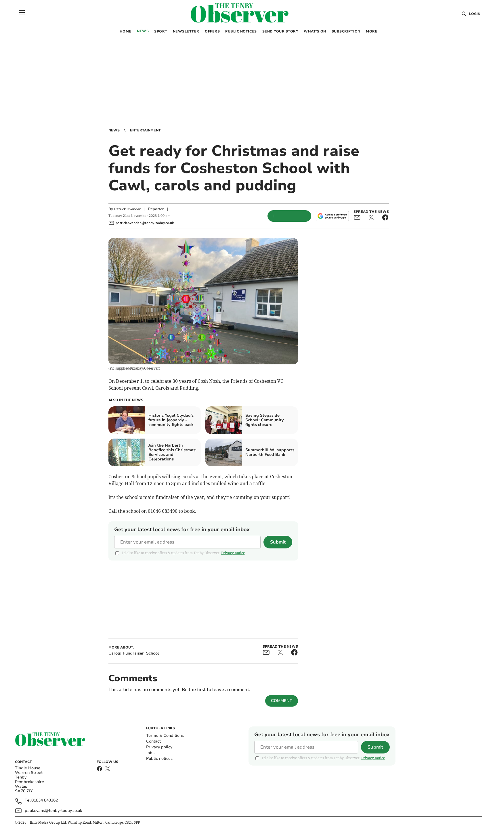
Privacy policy (159, 747)
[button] (22, 12)
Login (474, 14)
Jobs (150, 752)
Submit (278, 542)
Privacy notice (233, 553)
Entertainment (145, 130)
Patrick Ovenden (127, 209)
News (114, 130)
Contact (153, 741)
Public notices (159, 758)
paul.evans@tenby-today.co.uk (53, 810)
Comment (281, 700)
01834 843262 (44, 800)
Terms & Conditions (165, 735)
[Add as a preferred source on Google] (332, 216)
